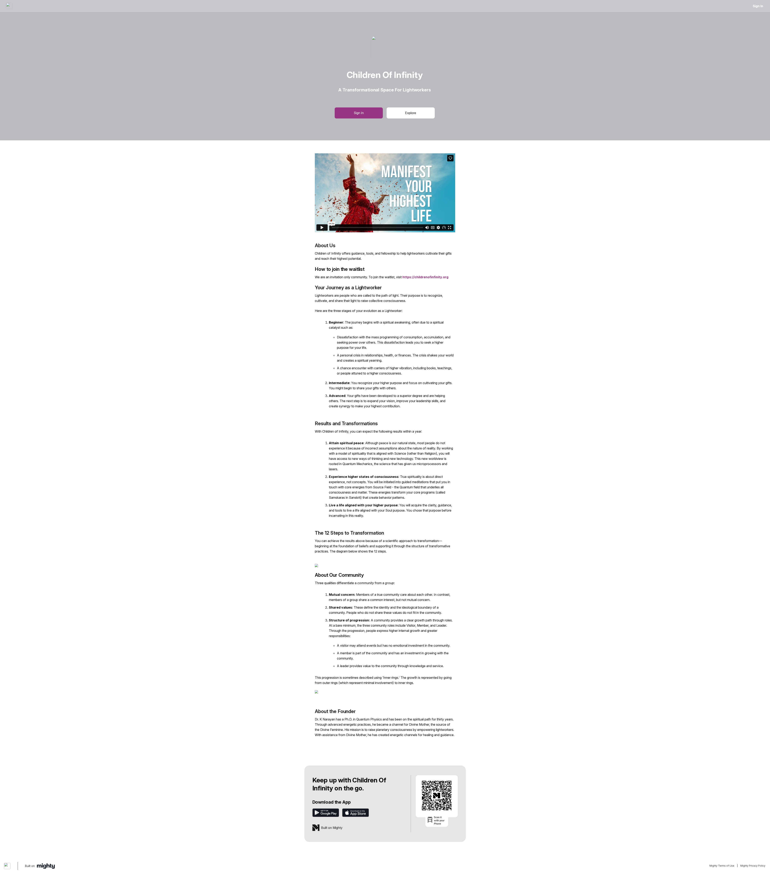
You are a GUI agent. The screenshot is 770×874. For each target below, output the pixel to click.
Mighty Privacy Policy (752, 865)
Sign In (758, 6)
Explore (410, 113)
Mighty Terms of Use (721, 865)
